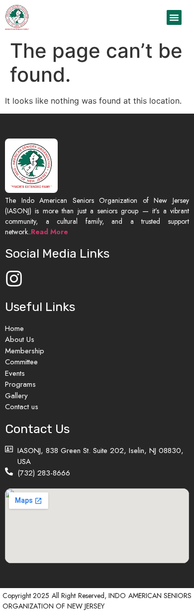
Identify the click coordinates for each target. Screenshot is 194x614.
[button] (174, 17)
